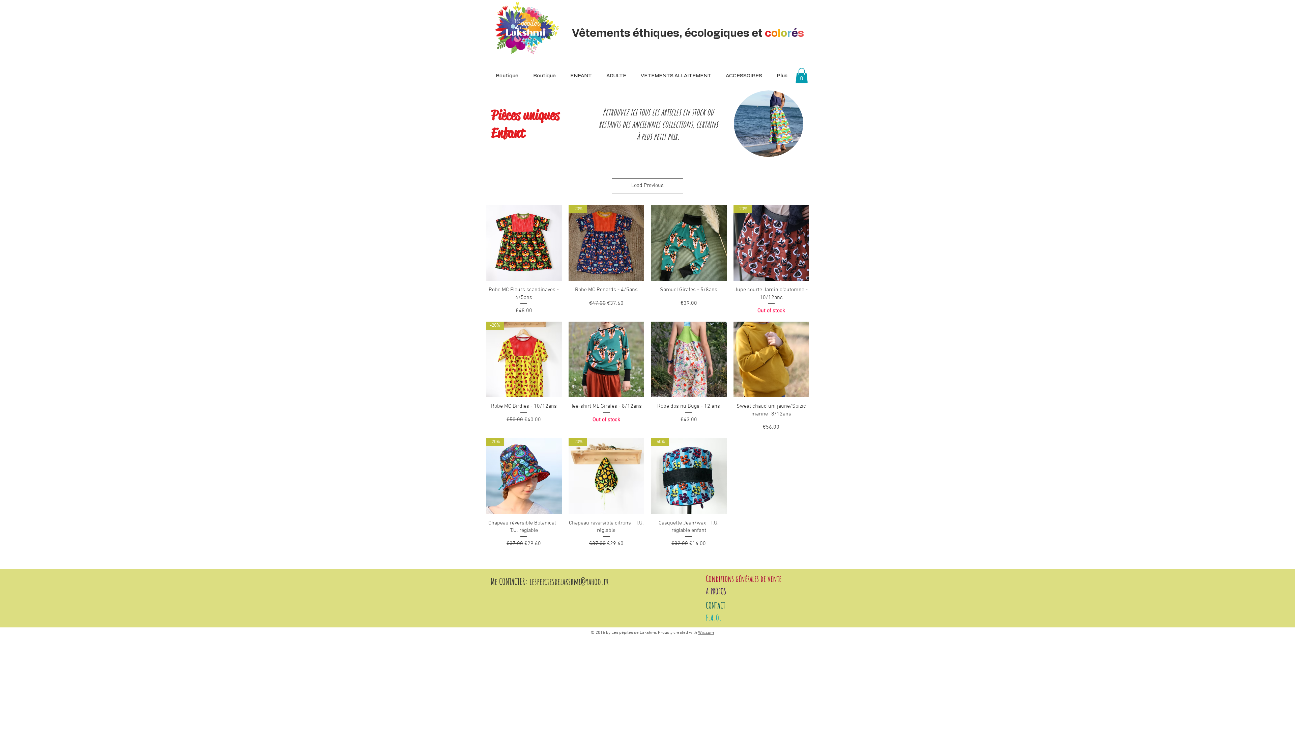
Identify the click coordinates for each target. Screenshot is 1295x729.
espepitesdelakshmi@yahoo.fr (570, 581)
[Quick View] (524, 243)
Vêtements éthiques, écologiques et (688, 33)
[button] (614, 76)
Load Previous (647, 185)
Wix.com (706, 633)
